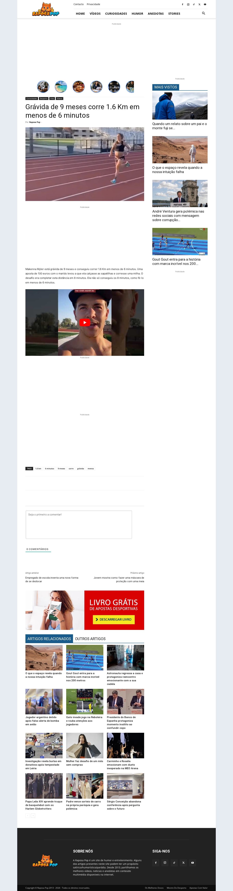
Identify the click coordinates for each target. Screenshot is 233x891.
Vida (52, 98)
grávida (80, 468)
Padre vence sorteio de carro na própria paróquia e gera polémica (83, 805)
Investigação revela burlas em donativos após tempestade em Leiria (43, 765)
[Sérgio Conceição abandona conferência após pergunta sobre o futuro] (125, 786)
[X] (199, 4)
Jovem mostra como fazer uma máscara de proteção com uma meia (119, 579)
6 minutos (49, 468)
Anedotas (156, 14)
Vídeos (95, 14)
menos (91, 468)
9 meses (61, 468)
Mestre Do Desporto (176, 887)
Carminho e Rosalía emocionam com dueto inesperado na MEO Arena (122, 765)
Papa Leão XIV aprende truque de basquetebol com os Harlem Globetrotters (43, 805)
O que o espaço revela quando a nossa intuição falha (177, 170)
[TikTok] (193, 4)
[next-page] (33, 815)
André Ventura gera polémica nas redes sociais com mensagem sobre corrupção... (178, 215)
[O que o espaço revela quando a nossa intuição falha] (44, 657)
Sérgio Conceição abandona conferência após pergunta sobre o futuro (124, 805)
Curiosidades (116, 14)
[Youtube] (205, 4)
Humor (137, 14)
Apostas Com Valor (199, 887)
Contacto (79, 4)
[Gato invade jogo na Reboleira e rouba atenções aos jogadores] (84, 701)
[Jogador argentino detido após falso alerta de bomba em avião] (44, 701)
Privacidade (93, 4)
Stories (174, 14)
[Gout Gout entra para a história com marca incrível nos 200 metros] (84, 657)
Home (80, 14)
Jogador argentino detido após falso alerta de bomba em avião (42, 721)
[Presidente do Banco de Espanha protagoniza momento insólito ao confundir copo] (125, 701)
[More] (209, 483)
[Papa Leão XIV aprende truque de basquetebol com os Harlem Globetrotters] (44, 786)
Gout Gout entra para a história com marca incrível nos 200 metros (82, 677)
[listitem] (43, 87)
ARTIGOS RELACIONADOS (49, 639)
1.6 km (38, 468)
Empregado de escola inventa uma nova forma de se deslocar (51, 579)
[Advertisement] (116, 49)
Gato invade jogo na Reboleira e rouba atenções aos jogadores (84, 721)
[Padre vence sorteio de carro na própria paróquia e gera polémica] (84, 786)
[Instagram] (188, 4)
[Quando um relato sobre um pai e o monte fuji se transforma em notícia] (180, 106)
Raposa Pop (34, 122)
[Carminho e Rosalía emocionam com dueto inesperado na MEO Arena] (125, 745)
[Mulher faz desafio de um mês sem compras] (84, 745)
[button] (203, 13)
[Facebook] (182, 4)
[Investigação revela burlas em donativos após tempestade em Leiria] (44, 745)
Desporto (43, 98)
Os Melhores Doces (154, 887)
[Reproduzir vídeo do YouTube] (84, 322)
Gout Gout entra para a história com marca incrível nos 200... (176, 261)
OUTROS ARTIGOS (90, 639)
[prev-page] (27, 815)
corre (71, 468)
